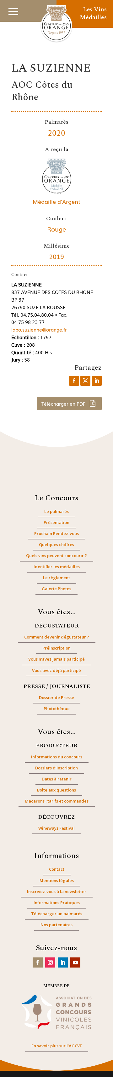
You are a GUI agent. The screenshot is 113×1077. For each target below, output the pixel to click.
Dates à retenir (57, 779)
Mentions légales (57, 880)
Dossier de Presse (56, 697)
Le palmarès (56, 511)
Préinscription (56, 648)
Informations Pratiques (57, 902)
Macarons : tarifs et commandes (57, 801)
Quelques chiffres (56, 544)
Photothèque (57, 708)
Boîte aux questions (56, 790)
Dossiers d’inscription (56, 768)
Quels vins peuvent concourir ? (56, 555)
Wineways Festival (56, 828)
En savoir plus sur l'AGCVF (56, 1046)
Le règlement (56, 577)
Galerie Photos (56, 588)
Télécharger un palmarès (56, 913)
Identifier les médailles (57, 566)
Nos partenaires (56, 924)
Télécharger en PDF (64, 403)
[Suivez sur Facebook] (38, 962)
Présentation (56, 522)
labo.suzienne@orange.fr (39, 329)
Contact (56, 869)
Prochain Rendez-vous (56, 533)
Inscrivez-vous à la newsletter (56, 891)
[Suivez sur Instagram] (50, 962)
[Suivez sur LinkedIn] (63, 962)
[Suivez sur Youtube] (75, 962)
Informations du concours (56, 757)
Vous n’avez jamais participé (56, 659)
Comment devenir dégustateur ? (56, 637)
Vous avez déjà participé (56, 670)
